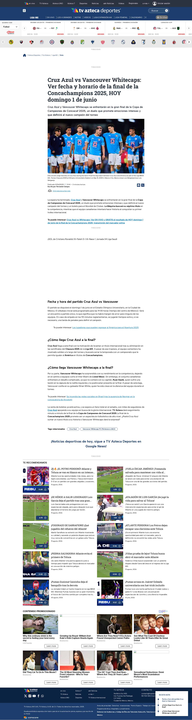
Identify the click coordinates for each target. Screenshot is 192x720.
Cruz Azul (73, 429)
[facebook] (38, 697)
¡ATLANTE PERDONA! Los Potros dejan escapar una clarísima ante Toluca (146, 527)
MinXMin (60, 34)
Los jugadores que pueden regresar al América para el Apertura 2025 (105, 327)
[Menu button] (33, 10)
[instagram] (29, 697)
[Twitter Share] (142, 185)
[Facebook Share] (138, 185)
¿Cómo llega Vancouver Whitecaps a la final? (171, 712)
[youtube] (34, 697)
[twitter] (25, 697)
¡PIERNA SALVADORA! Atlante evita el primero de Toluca (71, 555)
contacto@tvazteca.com (150, 694)
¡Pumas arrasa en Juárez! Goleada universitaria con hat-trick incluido (145, 583)
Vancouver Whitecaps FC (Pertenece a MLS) (99, 429)
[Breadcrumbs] (25, 55)
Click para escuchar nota (61, 191)
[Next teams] (189, 42)
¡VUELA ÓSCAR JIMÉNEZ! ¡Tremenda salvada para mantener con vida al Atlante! (145, 470)
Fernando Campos (63, 187)
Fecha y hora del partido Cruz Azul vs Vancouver (172, 700)
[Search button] (166, 10)
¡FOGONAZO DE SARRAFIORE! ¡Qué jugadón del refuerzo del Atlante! (70, 527)
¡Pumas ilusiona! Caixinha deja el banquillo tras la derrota (69, 583)
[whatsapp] (42, 696)
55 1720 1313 (145, 696)
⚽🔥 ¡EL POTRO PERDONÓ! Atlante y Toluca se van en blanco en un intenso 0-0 (72, 470)
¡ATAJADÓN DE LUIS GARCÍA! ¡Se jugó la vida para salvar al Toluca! (147, 498)
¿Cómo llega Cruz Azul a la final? (172, 706)
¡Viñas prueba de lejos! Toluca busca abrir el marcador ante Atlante (145, 555)
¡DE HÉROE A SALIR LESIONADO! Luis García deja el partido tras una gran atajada (71, 498)
